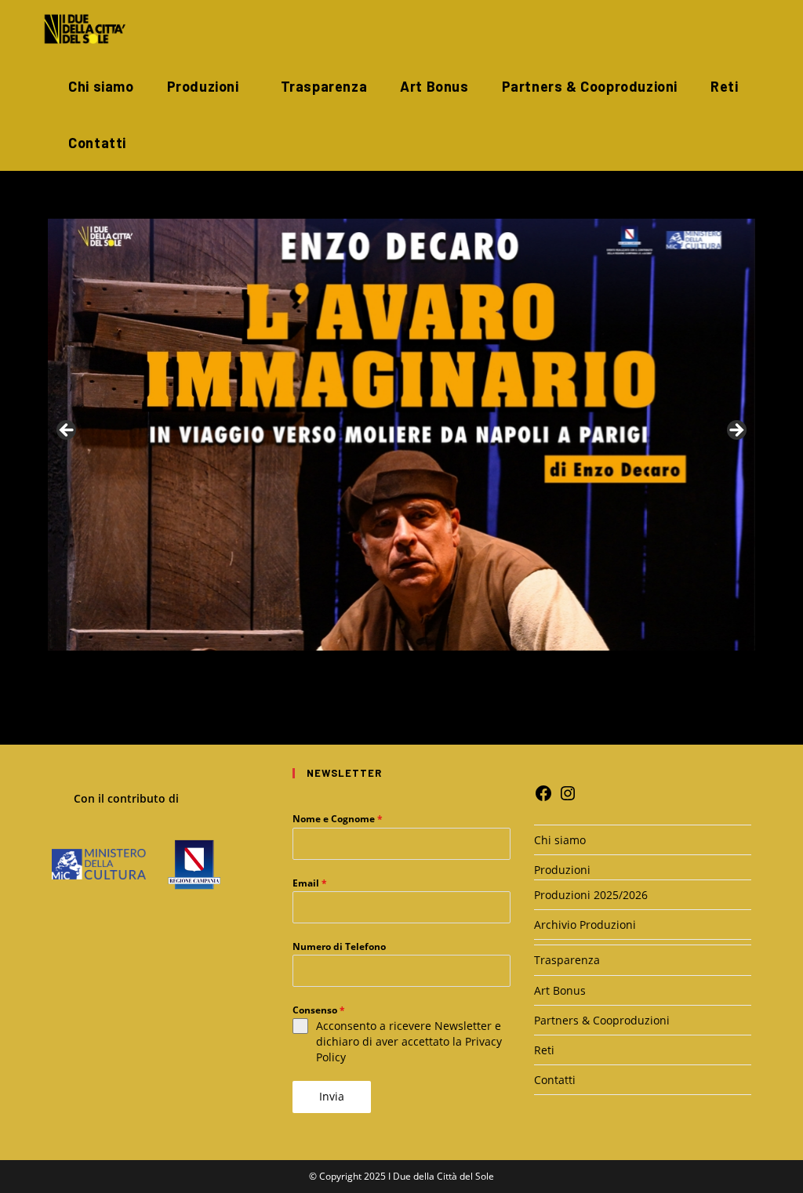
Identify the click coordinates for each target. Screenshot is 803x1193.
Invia (331, 1096)
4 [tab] (420, 667)
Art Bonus (560, 990)
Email (309, 883)
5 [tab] (438, 667)
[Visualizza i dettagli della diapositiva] (401, 435)
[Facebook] (543, 798)
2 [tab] (384, 667)
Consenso (318, 1010)
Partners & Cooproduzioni (602, 1020)
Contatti (555, 1079)
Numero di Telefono (339, 946)
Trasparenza (567, 959)
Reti (544, 1050)
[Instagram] (567, 798)
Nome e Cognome (337, 818)
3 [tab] (402, 667)
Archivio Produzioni (585, 924)
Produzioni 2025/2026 (591, 894)
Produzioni (562, 869)
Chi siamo (560, 839)
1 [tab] (366, 667)
